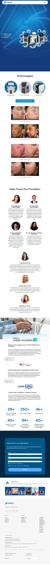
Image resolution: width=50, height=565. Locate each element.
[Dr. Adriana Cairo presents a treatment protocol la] (42, 491)
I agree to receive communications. (16, 463)
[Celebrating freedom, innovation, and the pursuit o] (35, 491)
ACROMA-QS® (42, 522)
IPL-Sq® (40, 526)
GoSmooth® (41, 524)
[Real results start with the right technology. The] (15, 491)
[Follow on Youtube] (16, 511)
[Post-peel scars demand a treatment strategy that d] (8, 491)
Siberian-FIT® (23, 522)
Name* (9, 452)
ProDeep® (41, 519)
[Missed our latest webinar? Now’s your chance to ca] (28, 491)
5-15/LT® (41, 530)
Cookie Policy (28, 555)
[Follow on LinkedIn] (6, 511)
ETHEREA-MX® (24, 517)
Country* (9, 459)
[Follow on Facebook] (9, 511)
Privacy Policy (26, 465)
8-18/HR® (41, 532)
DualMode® (41, 520)
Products (7, 519)
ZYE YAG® (23, 520)
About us (7, 520)
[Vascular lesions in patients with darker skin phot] (21, 491)
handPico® (41, 517)
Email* (9, 456)
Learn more (38, 40)
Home (6, 517)
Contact (6, 522)
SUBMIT (25, 469)
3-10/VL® (41, 527)
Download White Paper (25, 101)
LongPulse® (41, 523)
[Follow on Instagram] (13, 511)
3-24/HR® (41, 529)
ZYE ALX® (23, 519)
